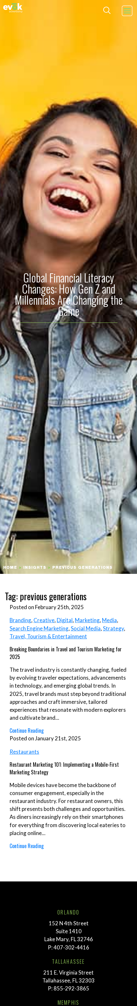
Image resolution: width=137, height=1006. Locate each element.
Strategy (113, 628)
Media (109, 620)
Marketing (87, 620)
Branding (20, 620)
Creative (43, 620)
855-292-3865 (71, 988)
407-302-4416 (71, 947)
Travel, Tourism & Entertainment (48, 636)
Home (10, 568)
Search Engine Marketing (39, 628)
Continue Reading (27, 730)
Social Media (86, 628)
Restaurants (24, 751)
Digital (65, 620)
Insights (34, 568)
